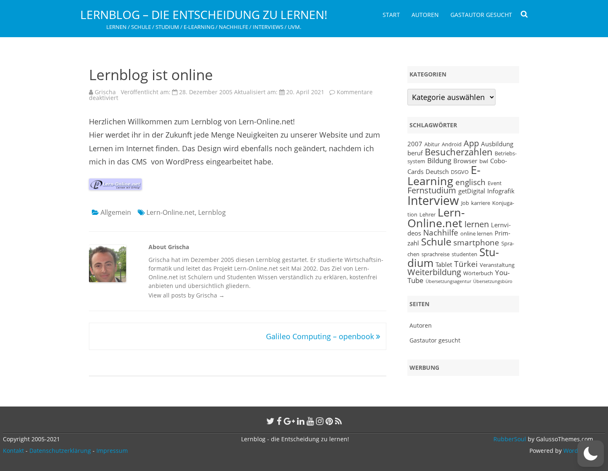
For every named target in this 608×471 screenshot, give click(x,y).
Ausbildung (497, 143)
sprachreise (435, 254)
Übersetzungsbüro (492, 281)
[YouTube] (310, 421)
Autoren (425, 15)
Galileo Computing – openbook (321, 336)
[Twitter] (270, 421)
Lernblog (212, 212)
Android (452, 144)
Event (495, 183)
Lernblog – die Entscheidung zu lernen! (203, 14)
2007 (414, 143)
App (471, 143)
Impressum (112, 450)
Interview (433, 200)
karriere (480, 203)
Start (391, 15)
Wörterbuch (478, 273)
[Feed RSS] (338, 421)
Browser (465, 160)
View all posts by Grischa (186, 295)
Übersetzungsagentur (448, 281)
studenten (464, 254)
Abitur (432, 144)
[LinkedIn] (300, 421)
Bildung (439, 160)
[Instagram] (319, 421)
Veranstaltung (497, 265)
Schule (436, 241)
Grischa (105, 92)
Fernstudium (431, 190)
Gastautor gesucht (481, 15)
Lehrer (427, 214)
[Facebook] (279, 421)
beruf (415, 152)
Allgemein (116, 212)
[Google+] (289, 421)
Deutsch (437, 171)
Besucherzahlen (459, 151)
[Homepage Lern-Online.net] (115, 187)
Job (465, 203)
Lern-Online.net (170, 212)
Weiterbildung (434, 272)
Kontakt (13, 450)
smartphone (476, 242)
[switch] (590, 453)
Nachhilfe (440, 232)
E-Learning (444, 175)
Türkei (466, 264)
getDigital (471, 190)
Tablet (444, 264)
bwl (483, 161)
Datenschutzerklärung (60, 450)
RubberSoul (509, 439)
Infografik (501, 190)
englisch (470, 182)
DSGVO (460, 172)
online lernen (476, 233)
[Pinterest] (329, 421)
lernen (476, 224)
